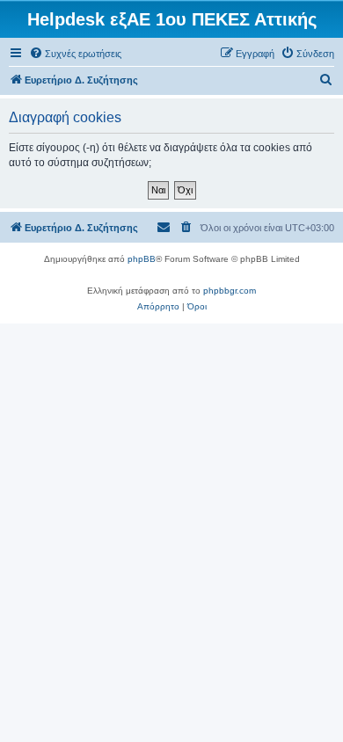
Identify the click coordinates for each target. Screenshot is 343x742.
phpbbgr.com (229, 290)
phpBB (142, 259)
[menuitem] (75, 53)
